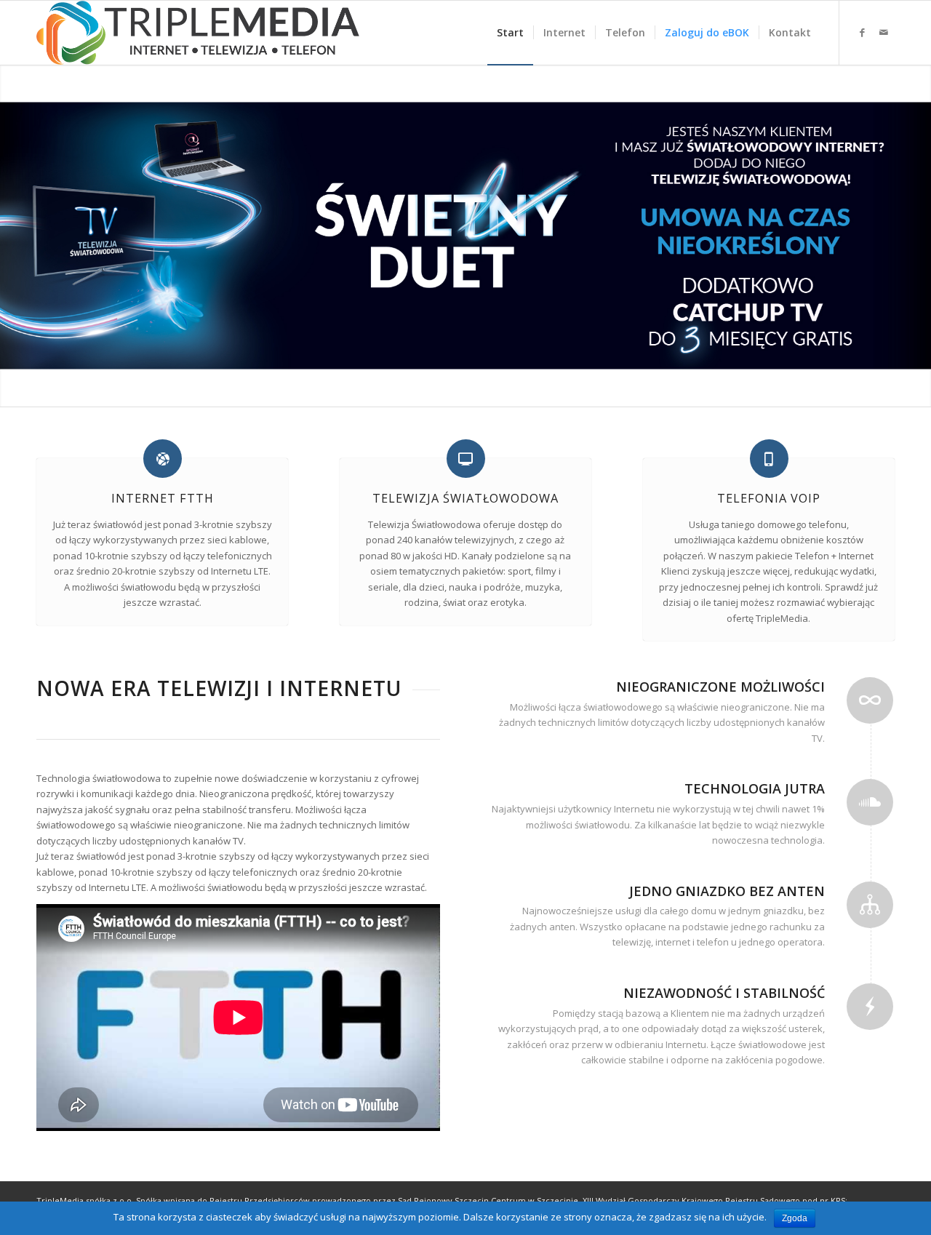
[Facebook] (862, 32)
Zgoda (794, 1218)
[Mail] (884, 32)
